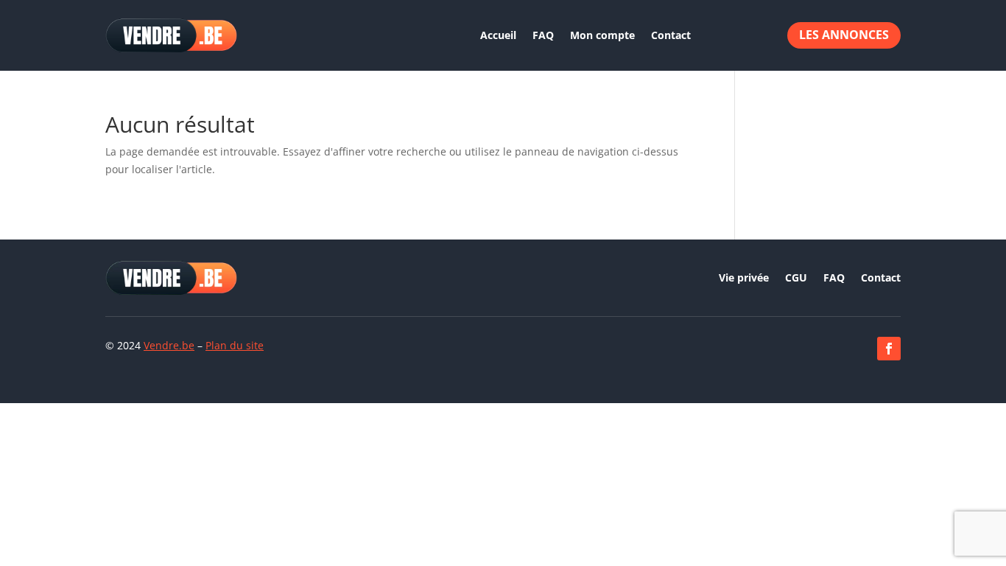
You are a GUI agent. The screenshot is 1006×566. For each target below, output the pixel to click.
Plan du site (234, 345)
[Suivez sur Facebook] (889, 348)
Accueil (498, 35)
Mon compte (602, 35)
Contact (671, 35)
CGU (796, 278)
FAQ (543, 35)
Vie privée (744, 278)
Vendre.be (169, 345)
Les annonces (844, 35)
